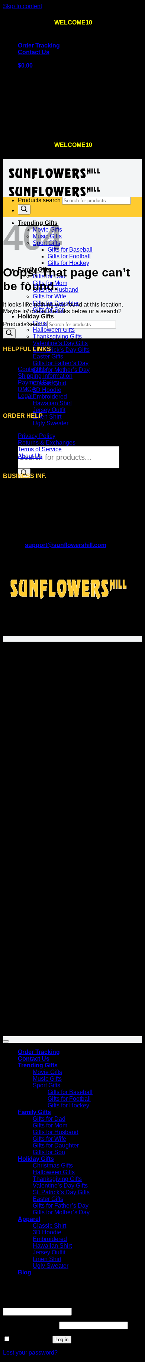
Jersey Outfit (49, 410)
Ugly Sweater (50, 423)
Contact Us (33, 52)
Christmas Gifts (53, 1165)
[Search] (24, 209)
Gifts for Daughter (56, 1145)
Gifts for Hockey (68, 263)
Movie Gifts (47, 1072)
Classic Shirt (49, 1225)
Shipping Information (45, 376)
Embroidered (50, 396)
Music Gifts (47, 1078)
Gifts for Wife (49, 296)
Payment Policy (38, 382)
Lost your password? (30, 1352)
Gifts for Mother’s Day (61, 370)
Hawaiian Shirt (52, 403)
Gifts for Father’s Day (60, 363)
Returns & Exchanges (46, 442)
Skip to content (22, 6)
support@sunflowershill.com (65, 545)
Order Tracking (39, 45)
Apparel (29, 1219)
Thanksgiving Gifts (57, 336)
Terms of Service (40, 449)
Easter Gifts (48, 356)
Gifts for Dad (49, 1119)
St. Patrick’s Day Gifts (61, 350)
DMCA (27, 389)
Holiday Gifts (36, 316)
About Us (30, 456)
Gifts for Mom (50, 1125)
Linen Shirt (47, 416)
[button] (25, 65)
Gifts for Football (69, 256)
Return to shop (37, 128)
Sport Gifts (46, 1085)
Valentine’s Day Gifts (60, 343)
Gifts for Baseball (70, 249)
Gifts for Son (49, 1152)
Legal (25, 396)
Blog (24, 430)
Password (30, 1325)
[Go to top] (6, 1041)
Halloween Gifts (54, 330)
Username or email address (53, 1304)
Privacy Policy (36, 436)
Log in (61, 1339)
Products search (40, 200)
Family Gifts (34, 1112)
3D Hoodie (47, 390)
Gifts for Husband (55, 1132)
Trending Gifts (38, 1065)
